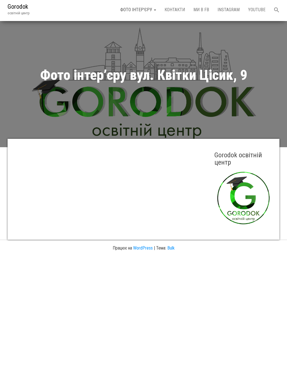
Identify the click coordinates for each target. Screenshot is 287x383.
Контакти (175, 9)
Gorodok (18, 6)
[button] (277, 10)
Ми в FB (201, 9)
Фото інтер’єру (136, 9)
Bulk (171, 248)
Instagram (228, 9)
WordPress (143, 248)
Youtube (256, 9)
